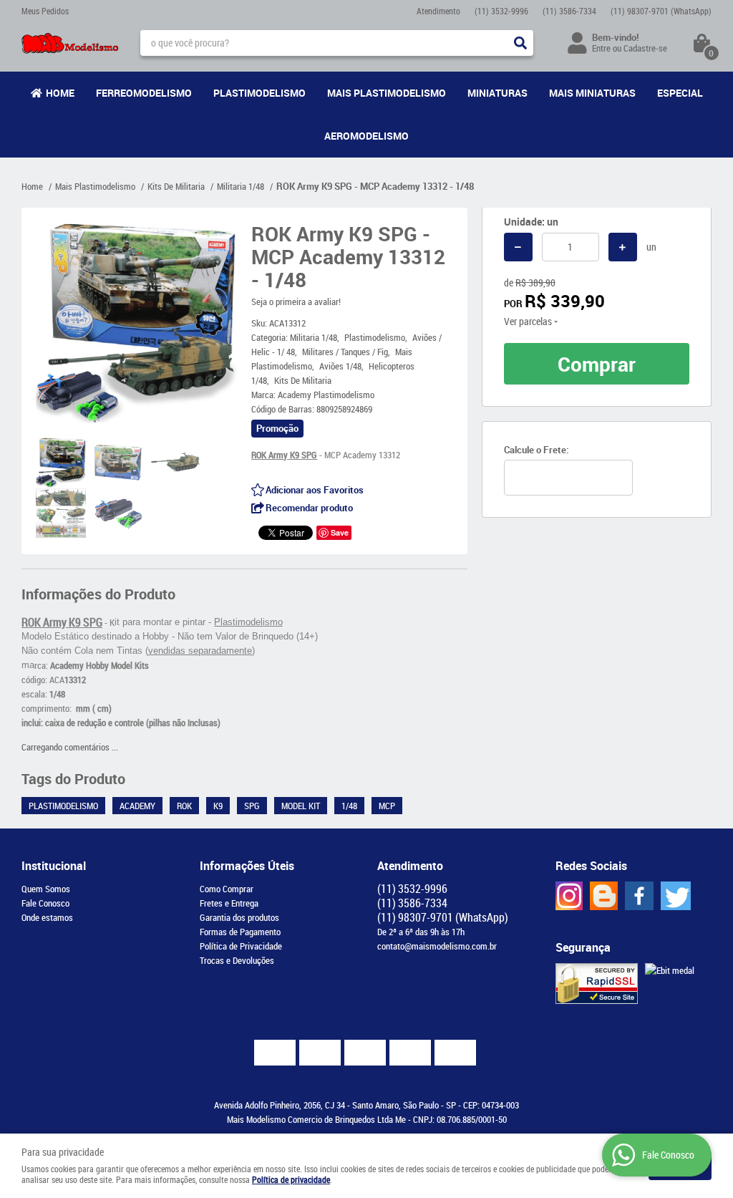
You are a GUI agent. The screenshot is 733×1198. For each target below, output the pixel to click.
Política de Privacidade (241, 945)
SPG (252, 805)
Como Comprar (226, 888)
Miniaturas (497, 93)
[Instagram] (569, 895)
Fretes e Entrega (229, 903)
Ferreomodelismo (144, 93)
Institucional (53, 866)
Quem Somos (45, 888)
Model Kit (300, 805)
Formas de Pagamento (240, 931)
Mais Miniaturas (592, 93)
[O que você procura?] (520, 43)
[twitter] (676, 895)
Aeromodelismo (366, 135)
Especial (680, 93)
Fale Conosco (45, 903)
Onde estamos (47, 917)
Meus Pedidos (45, 10)
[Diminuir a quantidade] (518, 247)
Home (60, 93)
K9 (218, 805)
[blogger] (604, 895)
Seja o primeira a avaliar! (296, 301)
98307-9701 (661, 10)
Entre (601, 48)
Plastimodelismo (259, 93)
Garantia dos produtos (239, 917)
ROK (184, 805)
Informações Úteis (247, 866)
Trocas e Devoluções (237, 960)
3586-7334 (569, 10)
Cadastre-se (645, 48)
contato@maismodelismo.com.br (437, 945)
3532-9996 (501, 10)
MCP (387, 805)
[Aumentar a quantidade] (622, 247)
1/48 (349, 805)
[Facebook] (639, 895)
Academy (137, 805)
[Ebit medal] (669, 970)
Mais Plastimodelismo (386, 93)
